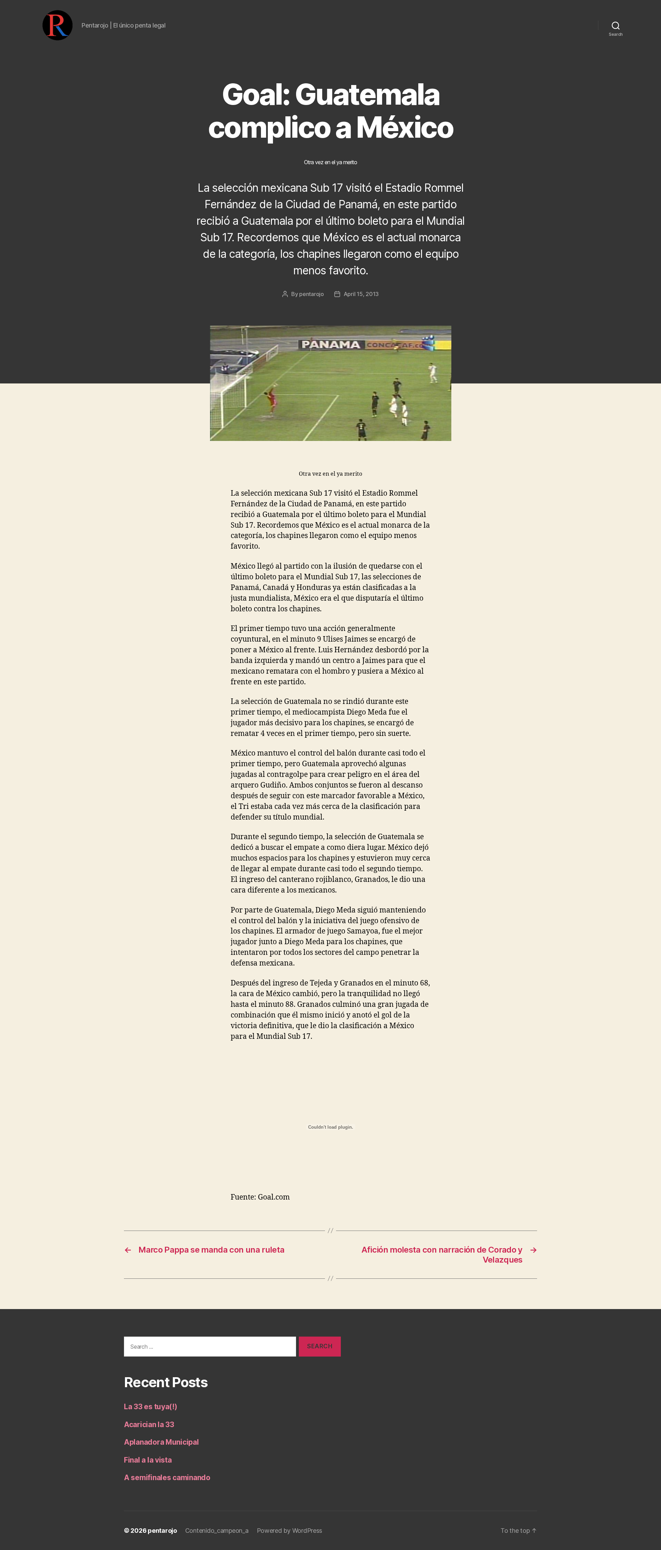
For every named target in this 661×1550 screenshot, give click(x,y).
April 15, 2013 (361, 294)
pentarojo (311, 294)
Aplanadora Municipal (161, 1442)
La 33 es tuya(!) (150, 1406)
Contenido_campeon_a (217, 1530)
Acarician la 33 (149, 1424)
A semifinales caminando (167, 1477)
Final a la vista (148, 1460)
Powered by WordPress (290, 1530)
